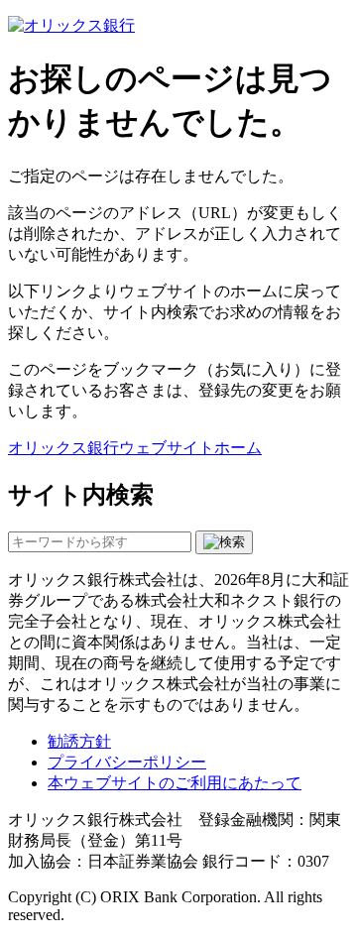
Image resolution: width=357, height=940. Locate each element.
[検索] (224, 542)
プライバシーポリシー (127, 762)
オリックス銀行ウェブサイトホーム (135, 447)
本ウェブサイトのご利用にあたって (174, 782)
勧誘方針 (79, 741)
